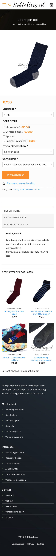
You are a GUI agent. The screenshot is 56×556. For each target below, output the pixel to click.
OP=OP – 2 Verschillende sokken (14, 358)
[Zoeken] (9, 4)
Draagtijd (9, 108)
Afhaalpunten (11, 468)
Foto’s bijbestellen (15, 146)
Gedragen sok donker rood (14, 312)
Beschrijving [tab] (12, 210)
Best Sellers (11, 415)
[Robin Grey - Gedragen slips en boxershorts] (29, 4)
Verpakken (10, 159)
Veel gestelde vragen (15, 480)
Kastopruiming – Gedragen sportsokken (41, 358)
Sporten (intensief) (21, 140)
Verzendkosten (12, 463)
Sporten (10, 136)
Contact (9, 517)
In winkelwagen (15, 174)
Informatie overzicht (15, 474)
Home (12, 24)
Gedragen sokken (25, 24)
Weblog (9, 501)
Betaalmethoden (13, 458)
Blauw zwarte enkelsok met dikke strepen (41, 312)
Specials (9, 426)
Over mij (9, 495)
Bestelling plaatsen (14, 452)
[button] (4, 5)
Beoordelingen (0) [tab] (16, 224)
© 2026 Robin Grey (28, 536)
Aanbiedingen (12, 420)
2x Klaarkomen (19, 131)
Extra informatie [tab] (15, 217)
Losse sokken (40, 24)
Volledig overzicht (14, 437)
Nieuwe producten (14, 409)
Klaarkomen (18, 127)
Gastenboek (11, 506)
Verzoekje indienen (14, 511)
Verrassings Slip (13, 431)
